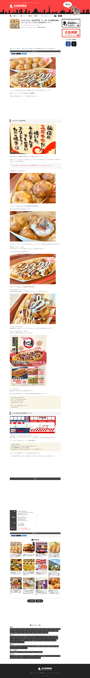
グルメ (16, 15)
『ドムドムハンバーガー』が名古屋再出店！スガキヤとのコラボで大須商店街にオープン (41, 572)
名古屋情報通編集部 (42, 27)
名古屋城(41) (49, 646)
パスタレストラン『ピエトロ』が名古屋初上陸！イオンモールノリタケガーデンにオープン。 (15, 572)
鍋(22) (38, 640)
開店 (31, 15)
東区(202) (38, 630)
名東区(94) (33, 632)
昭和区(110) (56, 630)
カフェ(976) (54, 640)
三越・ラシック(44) (32, 657)
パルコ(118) (26, 657)
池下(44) (11, 630)
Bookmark (24, 53)
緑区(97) (46, 632)
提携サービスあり (23, 513)
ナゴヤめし (29, 25)
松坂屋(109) (22, 657)
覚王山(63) (16, 630)
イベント (24, 15)
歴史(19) (15, 646)
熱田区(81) (12, 632)
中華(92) (56, 636)
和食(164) (17, 636)
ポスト (19, 53)
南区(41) (29, 632)
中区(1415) (34, 630)
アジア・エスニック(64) (45, 638)
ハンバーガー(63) (28, 640)
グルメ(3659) (12, 636)
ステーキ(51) (12, 640)
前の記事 (31, 600)
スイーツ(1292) (21, 642)
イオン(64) (38, 657)
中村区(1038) (29, 630)
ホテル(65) (20, 646)
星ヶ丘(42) (24, 630)
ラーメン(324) (12, 638)
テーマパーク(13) (25, 646)
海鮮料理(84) (25, 636)
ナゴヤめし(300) (42, 640)
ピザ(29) (27, 638)
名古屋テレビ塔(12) (55, 646)
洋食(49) (52, 636)
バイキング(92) (48, 640)
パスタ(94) (23, 638)
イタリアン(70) (18, 638)
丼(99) (34, 636)
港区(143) (25, 632)
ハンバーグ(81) (17, 640)
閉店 (37, 15)
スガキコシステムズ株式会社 (23, 528)
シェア (14, 53)
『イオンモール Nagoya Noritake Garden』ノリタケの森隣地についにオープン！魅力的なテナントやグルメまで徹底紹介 (54, 574)
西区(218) (47, 630)
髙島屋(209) (17, 657)
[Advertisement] (35, 38)
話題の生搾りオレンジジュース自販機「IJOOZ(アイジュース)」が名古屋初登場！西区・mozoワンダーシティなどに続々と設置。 (41, 592)
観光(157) (11, 646)
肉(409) (56, 638)
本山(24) (19, 630)
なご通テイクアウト (38, 25)
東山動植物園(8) (38, 646)
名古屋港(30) (43, 646)
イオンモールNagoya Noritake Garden (24, 529)
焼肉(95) (22, 640)
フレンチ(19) (32, 638)
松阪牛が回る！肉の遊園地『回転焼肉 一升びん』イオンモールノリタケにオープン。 (41, 555)
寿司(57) (21, 636)
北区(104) (51, 630)
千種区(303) (43, 630)
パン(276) (16, 642)
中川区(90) (21, 632)
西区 (26, 25)
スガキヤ (33, 25)
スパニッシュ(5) (38, 638)
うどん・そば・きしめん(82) (41, 636)
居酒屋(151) (34, 640)
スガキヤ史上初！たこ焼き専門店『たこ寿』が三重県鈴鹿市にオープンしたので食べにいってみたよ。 (32, 165)
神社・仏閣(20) (31, 646)
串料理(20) (48, 636)
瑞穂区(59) (16, 632)
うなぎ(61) (30, 636)
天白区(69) (42, 632)
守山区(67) (38, 632)
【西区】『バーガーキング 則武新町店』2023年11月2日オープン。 (28, 555)
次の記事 (38, 600)
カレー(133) (52, 638)
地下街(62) (12, 657)
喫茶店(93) (12, 642)
